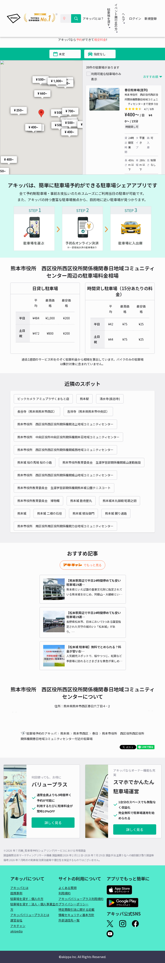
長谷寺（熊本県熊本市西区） (37, 411)
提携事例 (16, 893)
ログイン (135, 18)
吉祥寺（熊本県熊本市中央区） (88, 411)
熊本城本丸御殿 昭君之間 (119, 500)
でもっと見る (93, 565)
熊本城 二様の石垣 (49, 513)
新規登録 (151, 18)
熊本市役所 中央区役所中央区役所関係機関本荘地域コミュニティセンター (68, 437)
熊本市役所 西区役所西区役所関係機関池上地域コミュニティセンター (65, 424)
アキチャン (17, 926)
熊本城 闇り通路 (116, 513)
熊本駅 (84, 399)
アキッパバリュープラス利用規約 (80, 899)
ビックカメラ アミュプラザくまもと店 (43, 399)
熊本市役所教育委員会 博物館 (38, 500)
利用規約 (64, 893)
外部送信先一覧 (68, 920)
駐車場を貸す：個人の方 (26, 899)
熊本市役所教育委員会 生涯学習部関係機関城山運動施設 (102, 462)
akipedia (16, 931)
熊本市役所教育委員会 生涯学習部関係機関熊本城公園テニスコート (64, 488)
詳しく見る (53, 822)
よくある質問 (67, 888)
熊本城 (21, 513)
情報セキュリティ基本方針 (76, 915)
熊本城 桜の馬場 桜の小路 (34, 462)
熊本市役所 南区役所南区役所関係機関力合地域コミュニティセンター (65, 526)
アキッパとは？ (93, 18)
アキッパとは (19, 888)
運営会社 (16, 920)
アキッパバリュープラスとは (29, 915)
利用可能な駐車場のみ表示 (106, 76)
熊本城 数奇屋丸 (81, 500)
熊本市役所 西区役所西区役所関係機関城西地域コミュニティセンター (65, 450)
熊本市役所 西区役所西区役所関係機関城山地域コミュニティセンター (65, 475)
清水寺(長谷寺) (110, 399)
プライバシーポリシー (73, 904)
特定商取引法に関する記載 (76, 909)
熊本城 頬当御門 (83, 513)
